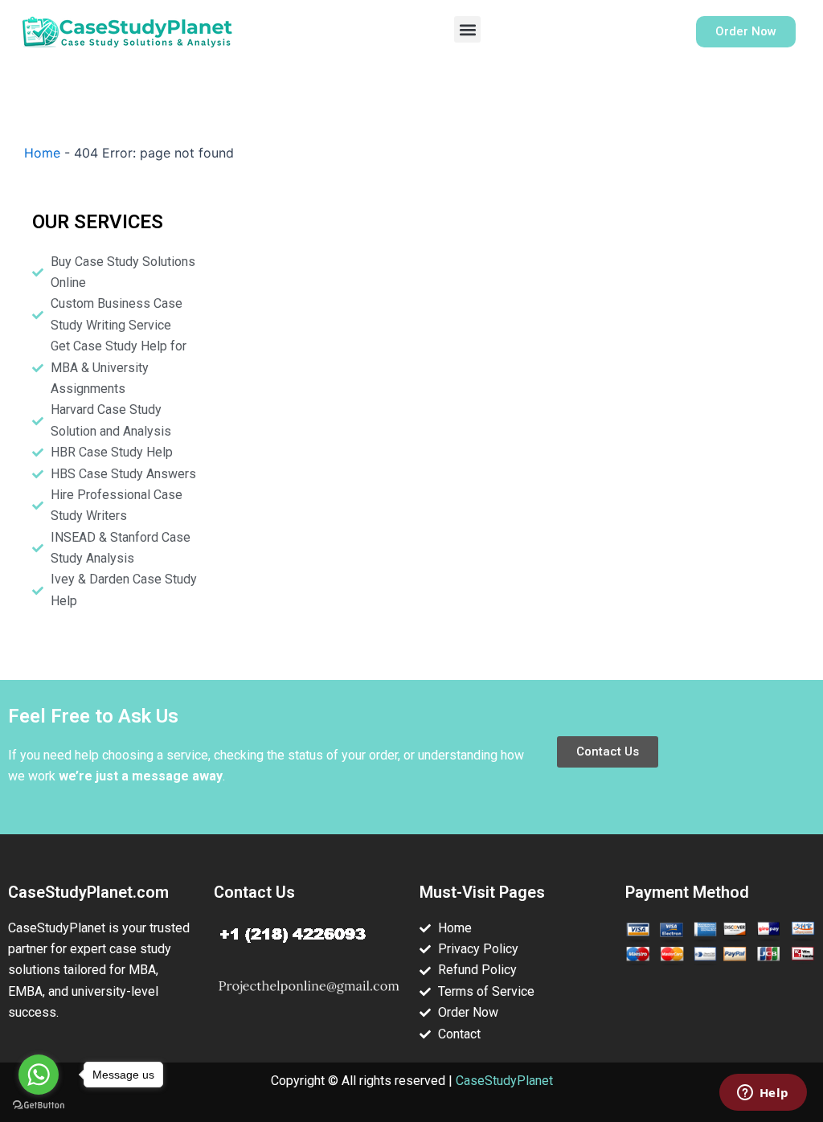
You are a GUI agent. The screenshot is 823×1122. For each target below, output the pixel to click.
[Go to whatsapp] (38, 1074)
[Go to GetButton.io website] (38, 1105)
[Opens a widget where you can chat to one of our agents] (763, 1094)
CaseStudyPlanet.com (88, 892)
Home (42, 153)
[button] (467, 29)
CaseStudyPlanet (504, 1080)
